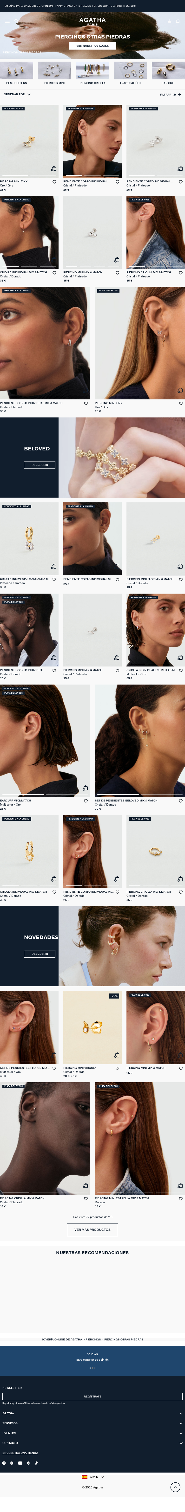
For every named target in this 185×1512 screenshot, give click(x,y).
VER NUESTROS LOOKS (92, 46)
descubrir (40, 954)
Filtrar (168, 94)
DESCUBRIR (40, 465)
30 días (92, 1357)
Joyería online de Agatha (62, 1339)
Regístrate (92, 1396)
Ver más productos (92, 1229)
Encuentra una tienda (20, 1453)
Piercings (94, 1339)
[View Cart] (178, 21)
